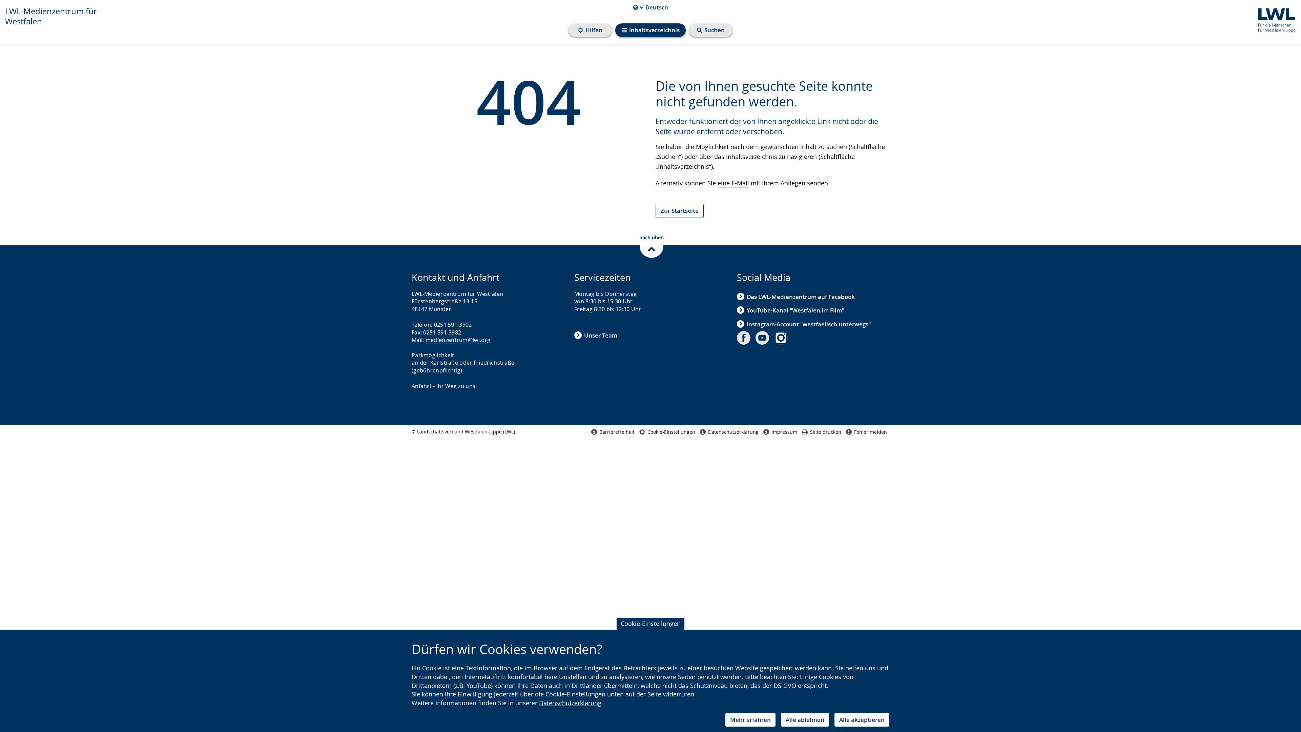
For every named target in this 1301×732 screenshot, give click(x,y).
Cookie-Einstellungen (651, 623)
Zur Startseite (680, 211)
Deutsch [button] (650, 7)
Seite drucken (825, 432)
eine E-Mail (733, 183)
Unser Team (600, 335)
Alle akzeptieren (862, 720)
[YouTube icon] (762, 338)
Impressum (784, 432)
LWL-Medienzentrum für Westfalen (51, 16)
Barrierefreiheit (617, 432)
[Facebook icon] (743, 338)
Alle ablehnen (805, 720)
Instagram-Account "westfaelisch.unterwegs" (809, 324)
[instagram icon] (781, 338)
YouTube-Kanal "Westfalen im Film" (795, 310)
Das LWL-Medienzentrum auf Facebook (801, 297)
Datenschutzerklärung (570, 703)
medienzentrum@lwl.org (458, 340)
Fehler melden (870, 432)
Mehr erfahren (750, 720)
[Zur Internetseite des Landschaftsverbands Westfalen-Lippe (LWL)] (1274, 19)
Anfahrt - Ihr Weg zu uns (443, 386)
